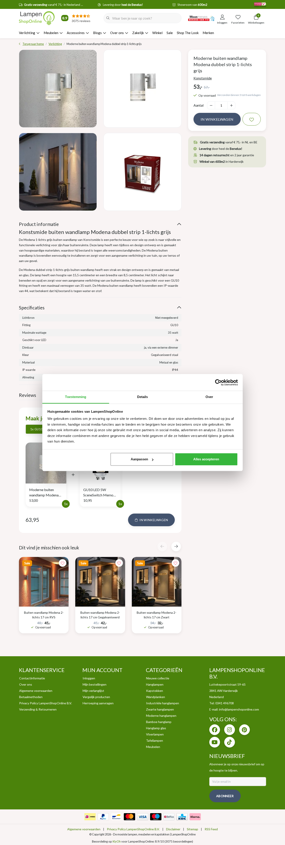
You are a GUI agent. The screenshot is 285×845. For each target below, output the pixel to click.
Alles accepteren (206, 459)
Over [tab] (209, 397)
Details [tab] (142, 397)
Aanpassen (139, 459)
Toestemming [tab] (75, 397)
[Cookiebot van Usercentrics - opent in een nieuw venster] (218, 382)
